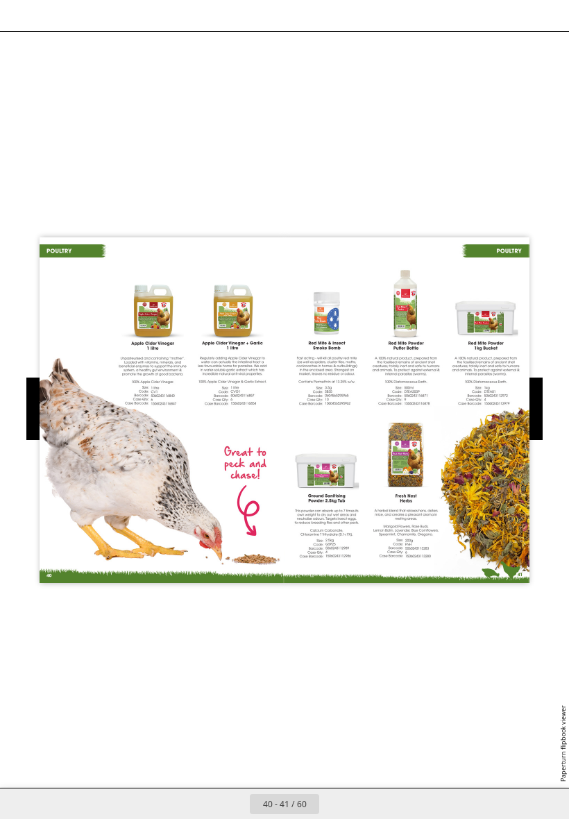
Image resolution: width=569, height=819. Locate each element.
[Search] (19, 15)
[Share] (518, 15)
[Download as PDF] (82, 15)
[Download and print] (113, 15)
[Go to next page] (334, 803)
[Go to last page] (365, 803)
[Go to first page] (204, 803)
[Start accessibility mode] (144, 15)
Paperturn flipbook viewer (563, 743)
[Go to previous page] (234, 803)
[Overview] (51, 15)
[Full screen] (549, 15)
